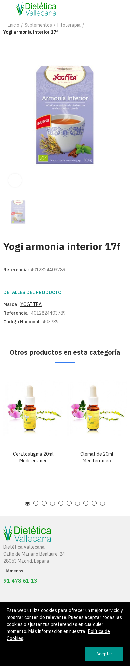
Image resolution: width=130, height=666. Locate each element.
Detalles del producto (32, 292)
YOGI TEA (31, 304)
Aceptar (104, 654)
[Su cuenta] (123, 9)
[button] (27, 503)
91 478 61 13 (20, 580)
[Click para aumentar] (15, 180)
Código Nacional (21, 322)
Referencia (15, 313)
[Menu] (6, 9)
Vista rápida (47, 383)
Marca (10, 304)
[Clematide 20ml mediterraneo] (97, 408)
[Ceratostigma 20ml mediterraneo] (33, 408)
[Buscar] (111, 9)
